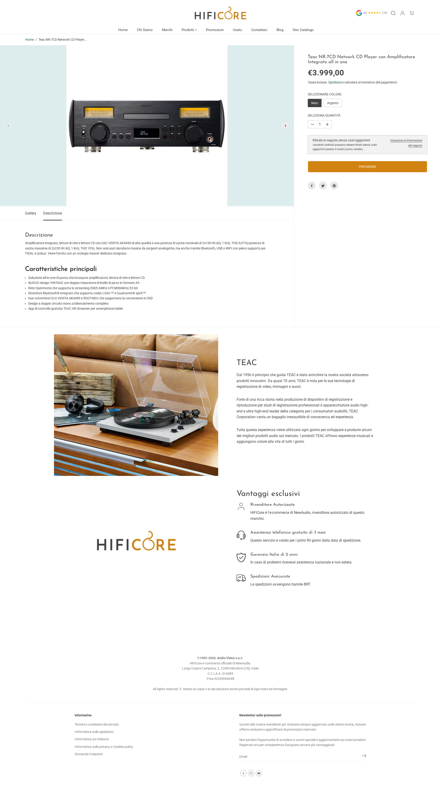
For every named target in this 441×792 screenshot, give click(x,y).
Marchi (167, 30)
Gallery (30, 213)
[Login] (402, 13)
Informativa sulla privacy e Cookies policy (104, 747)
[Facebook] (312, 186)
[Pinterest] (334, 186)
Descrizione (52, 213)
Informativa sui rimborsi (92, 739)
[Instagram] (251, 773)
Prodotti (188, 30)
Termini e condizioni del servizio (97, 724)
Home (123, 30)
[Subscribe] (364, 756)
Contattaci (259, 30)
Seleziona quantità (324, 115)
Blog (280, 30)
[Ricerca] (393, 13)
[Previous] (8, 126)
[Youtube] (259, 773)
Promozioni (215, 30)
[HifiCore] (220, 13)
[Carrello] (411, 13)
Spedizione (336, 82)
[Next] (285, 126)
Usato (237, 30)
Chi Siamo (145, 30)
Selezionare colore (325, 94)
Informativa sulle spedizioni (94, 732)
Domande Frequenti (89, 754)
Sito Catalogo (303, 30)
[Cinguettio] (323, 186)
